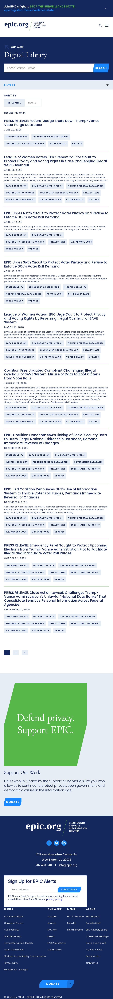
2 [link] (16, 652)
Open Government (14, 949)
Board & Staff (93, 923)
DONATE (53, 984)
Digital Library (55, 949)
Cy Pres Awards (94, 949)
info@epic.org (68, 865)
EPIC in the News (75, 916)
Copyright (12, 997)
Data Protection (12, 936)
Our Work (55, 909)
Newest (33, 102)
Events (51, 936)
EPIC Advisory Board (96, 929)
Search (101, 68)
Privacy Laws (11, 963)
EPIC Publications (57, 943)
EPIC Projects (93, 916)
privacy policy (54, 899)
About (90, 909)
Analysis (52, 923)
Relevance (14, 102)
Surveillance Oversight (16, 969)
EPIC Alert (52, 929)
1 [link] (6, 652)
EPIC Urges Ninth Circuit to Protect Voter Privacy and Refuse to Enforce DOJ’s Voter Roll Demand (56, 215)
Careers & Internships (97, 936)
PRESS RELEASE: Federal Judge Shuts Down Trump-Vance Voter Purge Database (51, 122)
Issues (8, 909)
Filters (9, 85)
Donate (12, 802)
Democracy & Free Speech (18, 943)
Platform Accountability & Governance (25, 956)
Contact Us (92, 963)
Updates (52, 916)
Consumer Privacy (14, 923)
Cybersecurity (11, 929)
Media (71, 909)
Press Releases (75, 929)
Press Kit (71, 923)
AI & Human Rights (13, 916)
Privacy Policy (93, 956)
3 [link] (24, 652)
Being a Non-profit (96, 943)
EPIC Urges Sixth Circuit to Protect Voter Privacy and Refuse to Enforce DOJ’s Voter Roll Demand (55, 264)
